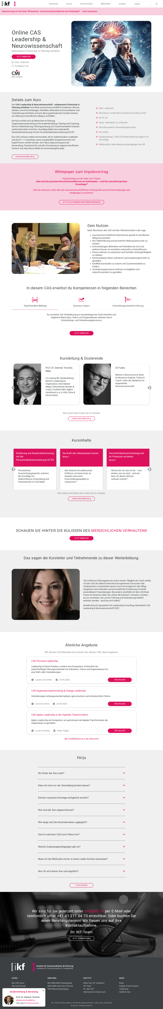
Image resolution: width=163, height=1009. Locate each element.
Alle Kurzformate (19, 986)
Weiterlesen (119, 680)
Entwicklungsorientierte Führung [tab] (128, 305)
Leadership (124, 989)
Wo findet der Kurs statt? (51, 773)
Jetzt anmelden (24, 57)
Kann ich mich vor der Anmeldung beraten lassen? (64, 785)
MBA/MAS (105, 3)
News (121, 978)
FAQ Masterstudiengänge (58, 989)
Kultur (121, 983)
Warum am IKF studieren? (94, 983)
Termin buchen (32, 1003)
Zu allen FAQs (81, 885)
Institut (122, 3)
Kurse (69, 3)
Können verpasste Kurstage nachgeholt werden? (63, 797)
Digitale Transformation (129, 986)
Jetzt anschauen (89, 11)
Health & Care (124, 992)
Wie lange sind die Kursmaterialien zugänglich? (62, 822)
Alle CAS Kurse (18, 983)
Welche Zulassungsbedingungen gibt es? (59, 846)
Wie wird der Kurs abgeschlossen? (56, 810)
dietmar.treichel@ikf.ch (25, 1000)
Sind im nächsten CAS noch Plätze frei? (58, 834)
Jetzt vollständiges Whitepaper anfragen (81, 202)
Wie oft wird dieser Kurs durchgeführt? (58, 871)
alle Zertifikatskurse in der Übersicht (81, 738)
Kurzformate (86, 3)
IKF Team (87, 986)
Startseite (53, 3)
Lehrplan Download (24, 157)
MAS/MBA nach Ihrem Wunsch (60, 986)
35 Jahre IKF (88, 989)
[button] (13, 388)
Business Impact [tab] (81, 305)
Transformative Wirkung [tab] (35, 305)
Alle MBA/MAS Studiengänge (59, 983)
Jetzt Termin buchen (81, 938)
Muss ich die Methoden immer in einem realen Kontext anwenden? (73, 859)
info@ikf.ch (94, 911)
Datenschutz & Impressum (94, 992)
